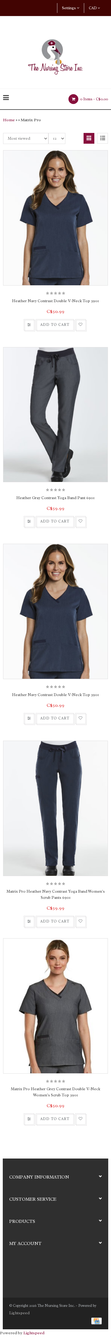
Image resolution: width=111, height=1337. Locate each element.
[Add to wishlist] (80, 324)
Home (9, 119)
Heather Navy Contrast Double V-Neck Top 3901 (55, 300)
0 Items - (93, 99)
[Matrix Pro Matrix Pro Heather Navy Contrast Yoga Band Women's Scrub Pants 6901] (55, 808)
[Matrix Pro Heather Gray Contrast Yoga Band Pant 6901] (55, 414)
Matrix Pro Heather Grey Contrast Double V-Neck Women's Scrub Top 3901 (55, 1092)
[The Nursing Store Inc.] (55, 55)
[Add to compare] (29, 324)
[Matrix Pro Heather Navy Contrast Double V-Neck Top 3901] (55, 218)
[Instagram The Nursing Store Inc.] (25, 1271)
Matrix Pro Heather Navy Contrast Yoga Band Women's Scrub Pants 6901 (55, 894)
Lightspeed (19, 1312)
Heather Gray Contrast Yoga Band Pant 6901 (55, 497)
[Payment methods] (95, 1320)
